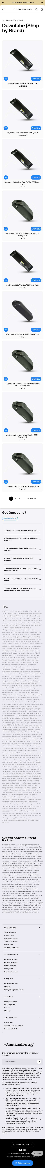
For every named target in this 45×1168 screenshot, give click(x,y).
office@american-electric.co (11, 630)
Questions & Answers (11, 938)
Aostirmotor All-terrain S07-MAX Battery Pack (22, 334)
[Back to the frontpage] (3, 20)
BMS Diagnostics (9, 1004)
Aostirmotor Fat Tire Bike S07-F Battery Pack (22, 486)
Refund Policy (8, 944)
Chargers (7, 987)
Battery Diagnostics (10, 1001)
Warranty (7, 1011)
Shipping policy (35, 1156)
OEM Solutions (9, 935)
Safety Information (10, 932)
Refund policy (10, 1156)
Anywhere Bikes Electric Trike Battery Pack (22, 83)
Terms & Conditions (10, 941)
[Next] (42, 2)
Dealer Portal (8, 1023)
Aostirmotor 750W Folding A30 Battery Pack (22, 285)
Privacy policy (17, 1156)
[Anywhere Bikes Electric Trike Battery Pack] (22, 60)
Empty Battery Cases (11, 983)
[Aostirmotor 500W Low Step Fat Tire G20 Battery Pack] (22, 159)
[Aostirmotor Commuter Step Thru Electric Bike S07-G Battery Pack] (22, 361)
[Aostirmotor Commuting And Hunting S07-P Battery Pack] (22, 412)
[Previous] (3, 2)
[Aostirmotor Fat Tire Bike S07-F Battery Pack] (22, 463)
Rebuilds (7, 1008)
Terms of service (26, 1156)
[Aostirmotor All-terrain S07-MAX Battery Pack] (22, 311)
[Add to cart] (6, 177)
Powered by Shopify (31, 1153)
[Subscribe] (39, 1062)
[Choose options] (6, 79)
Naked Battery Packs (11, 972)
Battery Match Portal (11, 959)
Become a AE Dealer (11, 1029)
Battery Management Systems (14, 990)
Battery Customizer (10, 962)
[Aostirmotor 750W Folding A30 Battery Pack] (22, 262)
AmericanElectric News (11, 947)
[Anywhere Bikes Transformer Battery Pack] (22, 110)
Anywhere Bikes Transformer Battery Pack (22, 133)
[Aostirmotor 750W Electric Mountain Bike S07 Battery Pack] (22, 211)
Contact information (22, 1159)
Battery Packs (8, 968)
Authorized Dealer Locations (13, 1026)
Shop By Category (10, 965)
